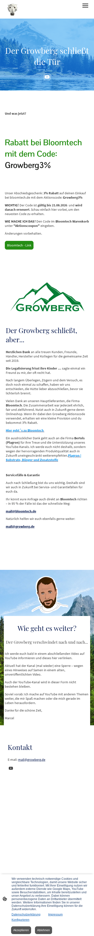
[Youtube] (47, 77)
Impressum (55, 914)
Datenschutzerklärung (26, 914)
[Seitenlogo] (12, 9)
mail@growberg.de (31, 759)
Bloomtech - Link (19, 245)
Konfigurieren (20, 920)
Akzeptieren (21, 930)
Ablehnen (43, 930)
